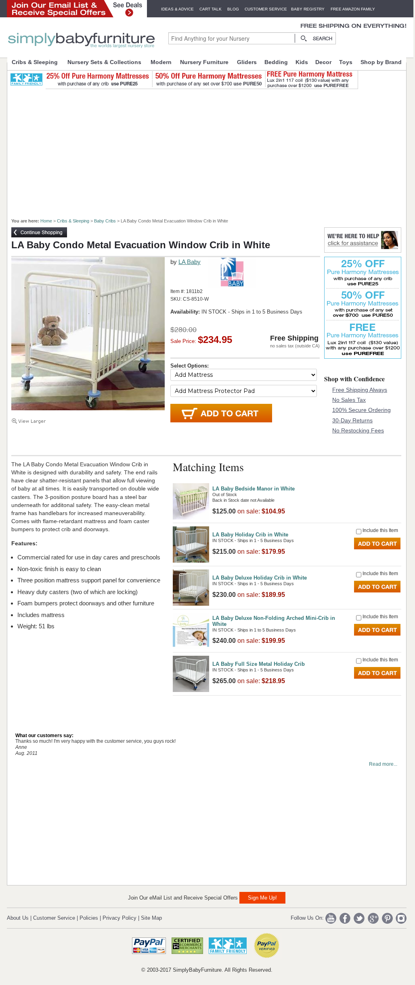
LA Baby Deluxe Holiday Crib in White (259, 578)
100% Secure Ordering (361, 410)
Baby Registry (308, 9)
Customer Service (266, 9)
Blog (233, 9)
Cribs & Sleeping (35, 62)
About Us (18, 918)
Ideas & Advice (177, 9)
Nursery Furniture (204, 62)
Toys (345, 62)
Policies (89, 918)
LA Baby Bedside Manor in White (253, 489)
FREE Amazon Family (353, 9)
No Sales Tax (349, 400)
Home (46, 220)
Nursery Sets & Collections (104, 62)
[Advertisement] (211, 150)
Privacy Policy (119, 918)
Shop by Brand (381, 62)
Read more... (383, 764)
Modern (161, 62)
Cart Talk (210, 9)
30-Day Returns (352, 420)
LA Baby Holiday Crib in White (250, 535)
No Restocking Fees (358, 430)
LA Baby (189, 261)
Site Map (151, 918)
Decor (323, 62)
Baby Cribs (105, 220)
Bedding (276, 62)
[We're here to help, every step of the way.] (362, 250)
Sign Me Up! (262, 898)
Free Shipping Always (359, 390)
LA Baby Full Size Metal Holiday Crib (258, 664)
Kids (302, 62)
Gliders (247, 62)
